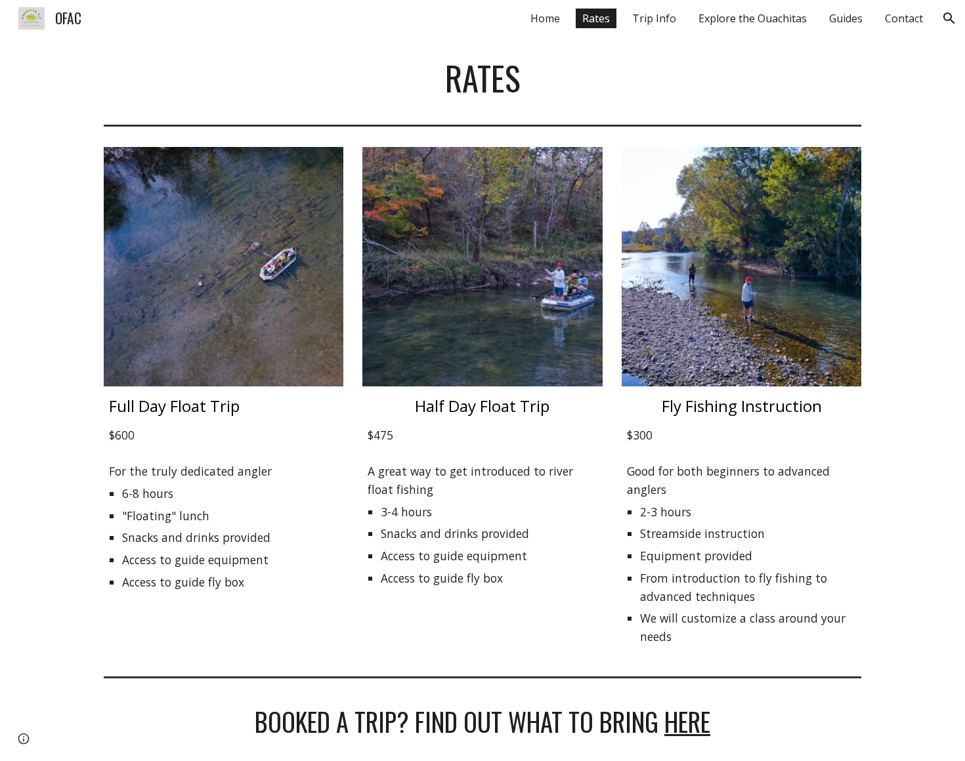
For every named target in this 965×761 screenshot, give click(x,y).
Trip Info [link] (654, 18)
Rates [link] (596, 18)
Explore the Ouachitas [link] (752, 18)
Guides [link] (846, 18)
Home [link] (545, 18)
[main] (482, 78)
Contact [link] (904, 18)
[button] (949, 18)
